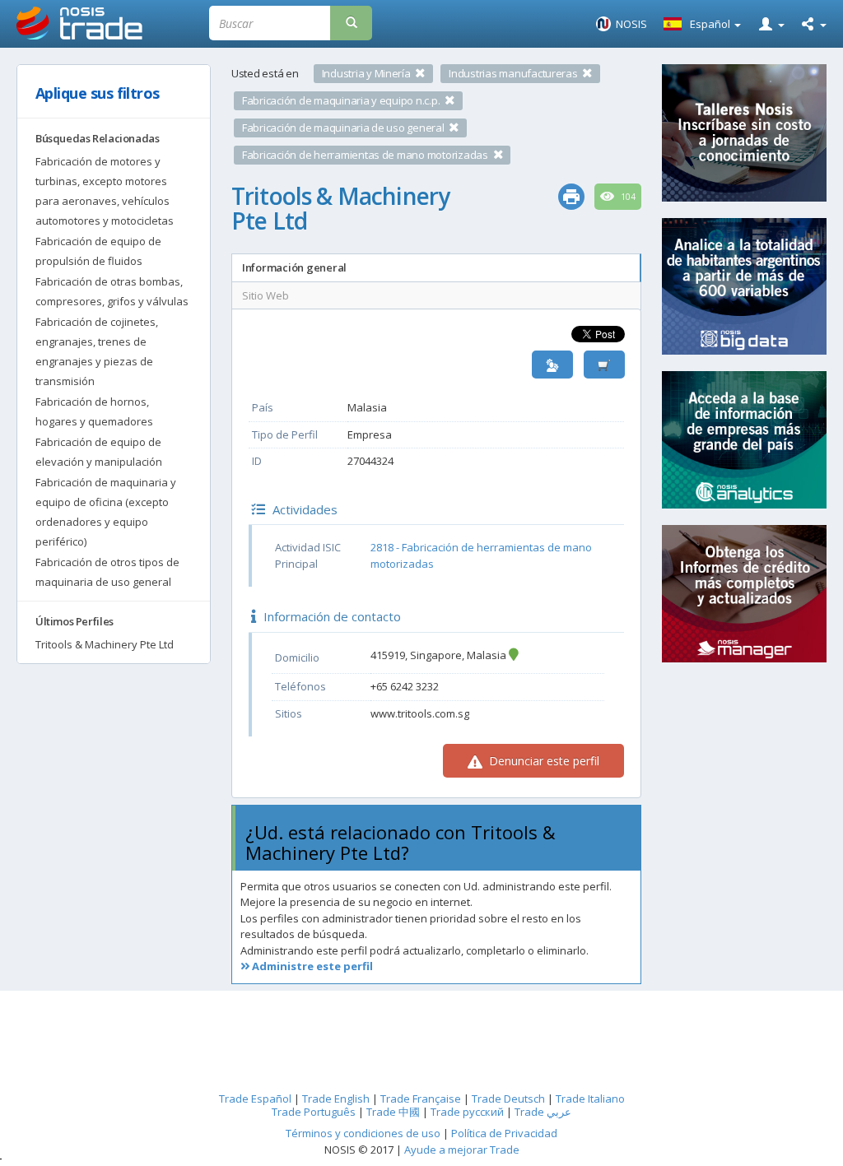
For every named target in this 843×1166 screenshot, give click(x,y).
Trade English (336, 1098)
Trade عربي (543, 1111)
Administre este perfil (311, 966)
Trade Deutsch (508, 1098)
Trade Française (420, 1098)
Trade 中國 (393, 1111)
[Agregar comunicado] (604, 365)
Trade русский (467, 1111)
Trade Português (314, 1111)
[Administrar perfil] (552, 365)
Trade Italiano (590, 1098)
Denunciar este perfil (542, 761)
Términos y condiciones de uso (363, 1133)
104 (627, 196)
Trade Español (255, 1098)
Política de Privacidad (504, 1133)
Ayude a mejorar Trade (461, 1149)
